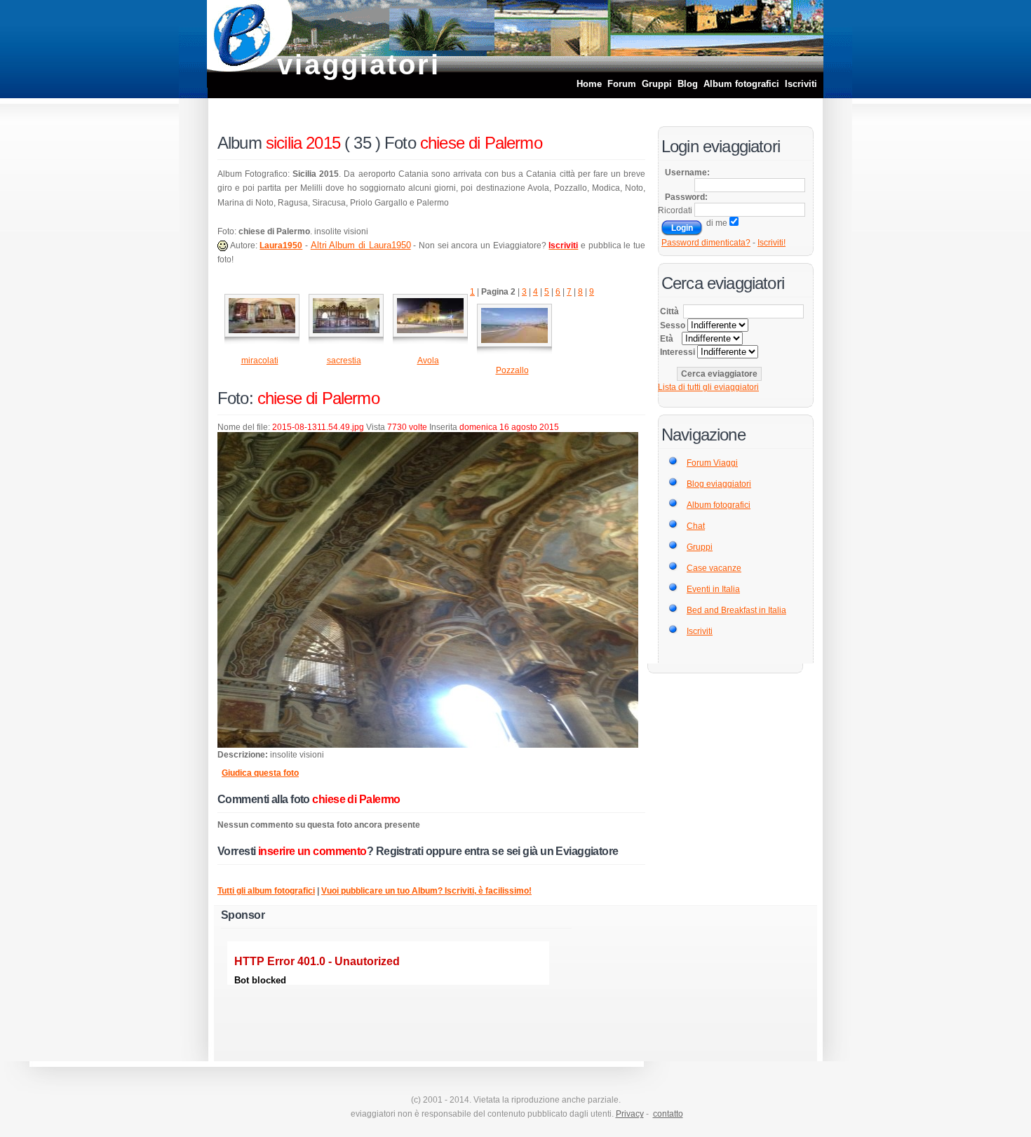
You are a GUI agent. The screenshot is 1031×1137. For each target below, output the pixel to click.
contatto (668, 1114)
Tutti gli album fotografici (266, 891)
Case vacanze (714, 568)
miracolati (259, 360)
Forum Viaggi (712, 463)
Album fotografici (741, 84)
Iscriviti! (771, 243)
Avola (428, 360)
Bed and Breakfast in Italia (736, 610)
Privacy (630, 1114)
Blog (688, 84)
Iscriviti (801, 84)
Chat (696, 526)
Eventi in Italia (713, 589)
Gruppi (657, 84)
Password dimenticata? (705, 243)
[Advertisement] (673, 979)
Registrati (399, 851)
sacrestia (344, 360)
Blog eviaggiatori (719, 484)
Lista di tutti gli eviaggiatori (708, 387)
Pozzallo (512, 370)
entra (477, 851)
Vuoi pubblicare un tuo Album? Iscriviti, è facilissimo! (426, 891)
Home (589, 84)
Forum (621, 84)
